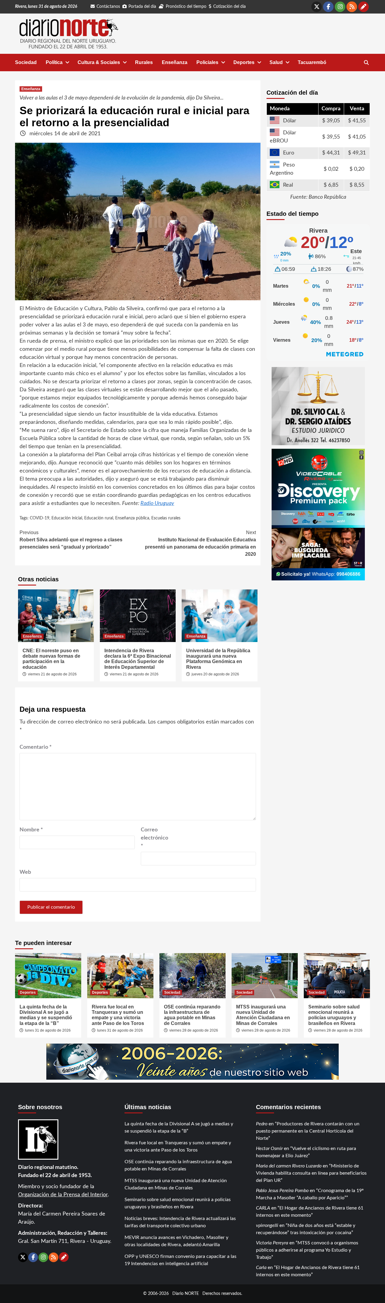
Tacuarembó (312, 62)
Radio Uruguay (157, 503)
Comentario (36, 747)
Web (25, 872)
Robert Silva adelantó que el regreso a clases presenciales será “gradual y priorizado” (71, 539)
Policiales (207, 62)
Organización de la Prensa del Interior (63, 1194)
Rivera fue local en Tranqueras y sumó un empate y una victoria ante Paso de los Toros (118, 1015)
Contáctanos (108, 7)
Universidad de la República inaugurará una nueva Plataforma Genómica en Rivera (218, 659)
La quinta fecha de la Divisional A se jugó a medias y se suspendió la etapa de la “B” (46, 1015)
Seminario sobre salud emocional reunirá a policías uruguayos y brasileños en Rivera (334, 1015)
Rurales (144, 62)
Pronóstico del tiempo (186, 7)
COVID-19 (39, 518)
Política (54, 62)
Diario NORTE (185, 1293)
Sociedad (26, 62)
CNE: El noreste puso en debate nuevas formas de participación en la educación (51, 659)
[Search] (366, 63)
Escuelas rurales (165, 518)
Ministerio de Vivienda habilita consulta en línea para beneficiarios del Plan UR (311, 1173)
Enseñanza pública (132, 518)
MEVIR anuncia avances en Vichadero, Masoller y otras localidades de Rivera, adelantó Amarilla (176, 1241)
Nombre (31, 830)
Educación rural (98, 518)
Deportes (243, 62)
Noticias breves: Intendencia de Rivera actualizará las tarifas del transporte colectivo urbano (180, 1222)
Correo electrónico (154, 838)
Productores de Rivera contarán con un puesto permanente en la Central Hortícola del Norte (307, 1131)
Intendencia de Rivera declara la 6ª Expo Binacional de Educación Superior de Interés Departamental (137, 659)
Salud (276, 62)
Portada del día (142, 7)
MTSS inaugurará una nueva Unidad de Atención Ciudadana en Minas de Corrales (263, 1015)
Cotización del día (229, 7)
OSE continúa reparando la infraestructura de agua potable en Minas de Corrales (192, 1015)
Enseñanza (174, 62)
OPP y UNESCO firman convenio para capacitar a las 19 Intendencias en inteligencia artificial (180, 1260)
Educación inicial (66, 518)
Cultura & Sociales (99, 62)
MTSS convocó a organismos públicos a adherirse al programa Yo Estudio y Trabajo (307, 1250)
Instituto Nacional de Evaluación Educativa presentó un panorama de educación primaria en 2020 (200, 543)
